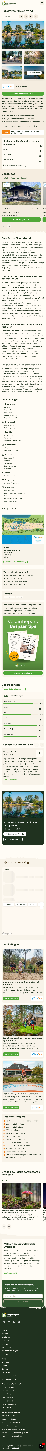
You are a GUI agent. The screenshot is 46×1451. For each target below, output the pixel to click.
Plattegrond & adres (10, 509)
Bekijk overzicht (10, 1273)
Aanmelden (23, 1301)
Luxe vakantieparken (10, 1419)
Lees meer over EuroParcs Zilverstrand (18, 126)
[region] (23, 918)
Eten (34, 904)
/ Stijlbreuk (15, 1448)
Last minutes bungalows (12, 1436)
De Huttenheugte (9, 1404)
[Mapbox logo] (7, 933)
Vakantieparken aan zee (12, 1426)
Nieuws (5, 1344)
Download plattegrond (14, 562)
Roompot (6, 1362)
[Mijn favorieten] (33, 3)
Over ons (5, 1341)
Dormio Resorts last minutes (18, 1145)
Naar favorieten (11, 839)
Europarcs (6, 1369)
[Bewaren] (36, 16)
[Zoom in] (41, 904)
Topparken (6, 1366)
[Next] (9, 226)
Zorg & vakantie (8, 1416)
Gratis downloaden (22, 673)
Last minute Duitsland (15, 1127)
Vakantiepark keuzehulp (16, 1152)
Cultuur (22, 904)
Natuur (10, 904)
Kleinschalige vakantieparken (14, 1429)
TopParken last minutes (15, 1139)
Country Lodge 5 (10, 212)
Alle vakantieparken (10, 1379)
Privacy (5, 1334)
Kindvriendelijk (9, 597)
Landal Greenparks (9, 1376)
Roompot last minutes (15, 1148)
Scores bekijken (10, 780)
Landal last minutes (14, 1136)
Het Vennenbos (8, 1387)
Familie (19, 597)
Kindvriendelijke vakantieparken (15, 1433)
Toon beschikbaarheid (22, 94)
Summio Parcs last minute (17, 1142)
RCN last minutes (13, 1130)
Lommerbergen (8, 1401)
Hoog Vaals (6, 1394)
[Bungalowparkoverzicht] (9, 3)
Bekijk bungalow (20, 219)
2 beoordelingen (13, 16)
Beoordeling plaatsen (12, 689)
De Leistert (6, 1408)
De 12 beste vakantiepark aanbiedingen (22, 1121)
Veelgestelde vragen (10, 1351)
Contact (5, 1354)
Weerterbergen (8, 1397)
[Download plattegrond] (23, 529)
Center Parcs (7, 1372)
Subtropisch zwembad (11, 1422)
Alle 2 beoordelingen (13, 165)
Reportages (6, 1347)
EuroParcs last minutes (15, 1133)
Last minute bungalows (15, 1124)
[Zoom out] (41, 907)
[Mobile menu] (42, 3)
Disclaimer (6, 1337)
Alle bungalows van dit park (15, 178)
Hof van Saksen (8, 1391)
